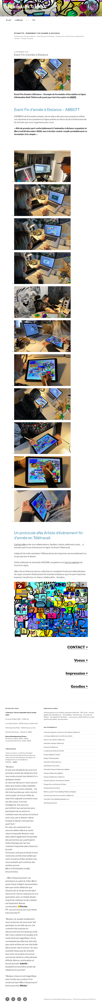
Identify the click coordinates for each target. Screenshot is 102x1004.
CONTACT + (77, 647)
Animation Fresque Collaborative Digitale (57, 769)
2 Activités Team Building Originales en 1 (56, 799)
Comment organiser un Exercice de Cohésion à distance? (62, 732)
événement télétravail (51, 747)
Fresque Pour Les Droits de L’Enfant (55, 784)
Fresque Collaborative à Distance (54, 777)
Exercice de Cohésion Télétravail (54, 740)
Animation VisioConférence (52, 762)
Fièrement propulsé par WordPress (84, 999)
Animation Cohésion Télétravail (54, 743)
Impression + (77, 673)
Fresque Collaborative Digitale (53, 773)
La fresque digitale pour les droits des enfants (58, 736)
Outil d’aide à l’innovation (51, 766)
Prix (33, 20)
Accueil (8, 20)
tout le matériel (72, 562)
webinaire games (26, 7)
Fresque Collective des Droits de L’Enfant (57, 780)
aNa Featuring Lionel (50, 803)
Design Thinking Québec (51, 758)
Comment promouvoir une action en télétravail (58, 795)
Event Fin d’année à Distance (31, 54)
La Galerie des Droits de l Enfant (54, 751)
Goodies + (79, 686)
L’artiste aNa (20, 544)
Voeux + (81, 660)
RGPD (73, 97)
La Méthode (19, 20)
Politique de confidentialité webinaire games (58, 999)
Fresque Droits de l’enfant (52, 788)
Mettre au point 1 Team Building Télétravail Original (60, 792)
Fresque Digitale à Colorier (52, 754)
